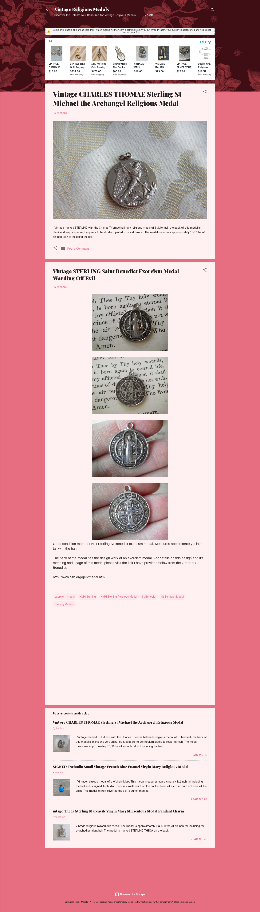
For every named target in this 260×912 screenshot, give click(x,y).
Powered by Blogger (132, 894)
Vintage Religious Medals (81, 9)
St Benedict (149, 596)
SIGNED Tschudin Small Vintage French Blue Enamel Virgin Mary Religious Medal (120, 766)
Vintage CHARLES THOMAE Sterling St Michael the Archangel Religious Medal (117, 98)
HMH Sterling (88, 596)
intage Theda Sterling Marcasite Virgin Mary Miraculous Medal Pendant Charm (118, 811)
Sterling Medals (64, 604)
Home (148, 15)
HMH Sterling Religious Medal (119, 596)
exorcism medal (65, 596)
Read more (199, 755)
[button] (205, 92)
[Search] (212, 10)
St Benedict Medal (172, 596)
